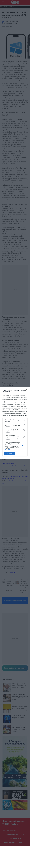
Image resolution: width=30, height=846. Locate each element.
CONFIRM (9, 453)
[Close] (26, 390)
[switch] (23, 424)
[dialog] (15, 423)
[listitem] (15, 420)
